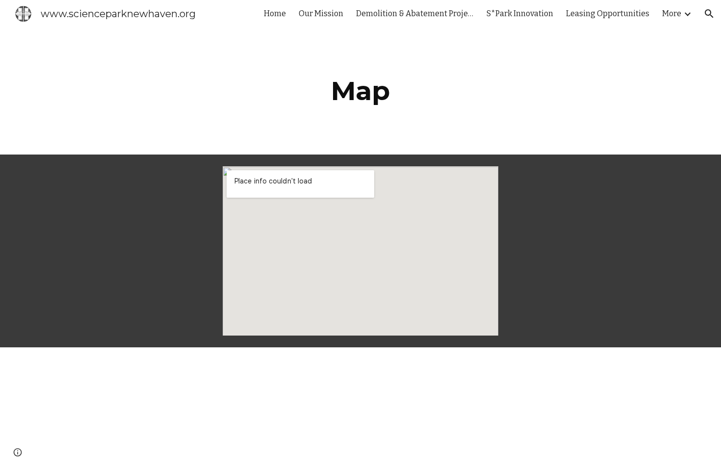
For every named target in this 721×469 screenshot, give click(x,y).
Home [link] (275, 13)
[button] (709, 14)
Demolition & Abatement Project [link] (415, 13)
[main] (360, 91)
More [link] (671, 13)
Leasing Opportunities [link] (607, 13)
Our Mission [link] (321, 13)
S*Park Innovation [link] (520, 13)
